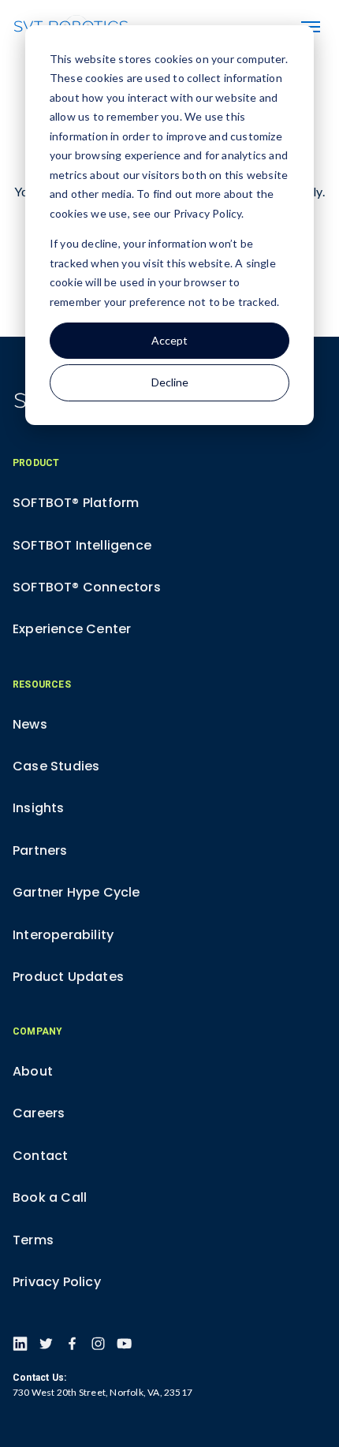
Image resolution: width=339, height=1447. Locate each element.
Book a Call (50, 1197)
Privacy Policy (57, 1282)
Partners (40, 850)
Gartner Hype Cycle (76, 892)
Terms (33, 1240)
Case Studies (56, 766)
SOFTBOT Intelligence (82, 545)
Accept (169, 340)
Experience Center (72, 629)
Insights (39, 808)
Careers (39, 1113)
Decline (169, 382)
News (30, 724)
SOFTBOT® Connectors (87, 587)
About (33, 1071)
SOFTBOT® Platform (76, 503)
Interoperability (63, 935)
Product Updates (68, 977)
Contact (40, 1156)
